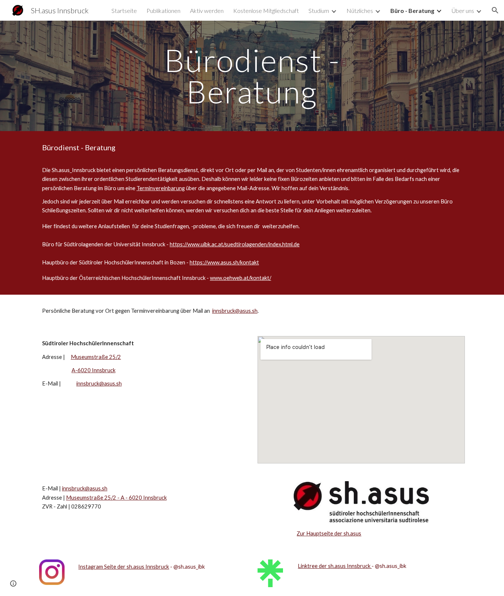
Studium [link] (318, 10)
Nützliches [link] (359, 10)
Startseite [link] (124, 10)
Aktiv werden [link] (207, 10)
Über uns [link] (463, 10)
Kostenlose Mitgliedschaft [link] (266, 10)
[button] (495, 10)
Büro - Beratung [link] (412, 10)
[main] (252, 75)
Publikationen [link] (163, 10)
